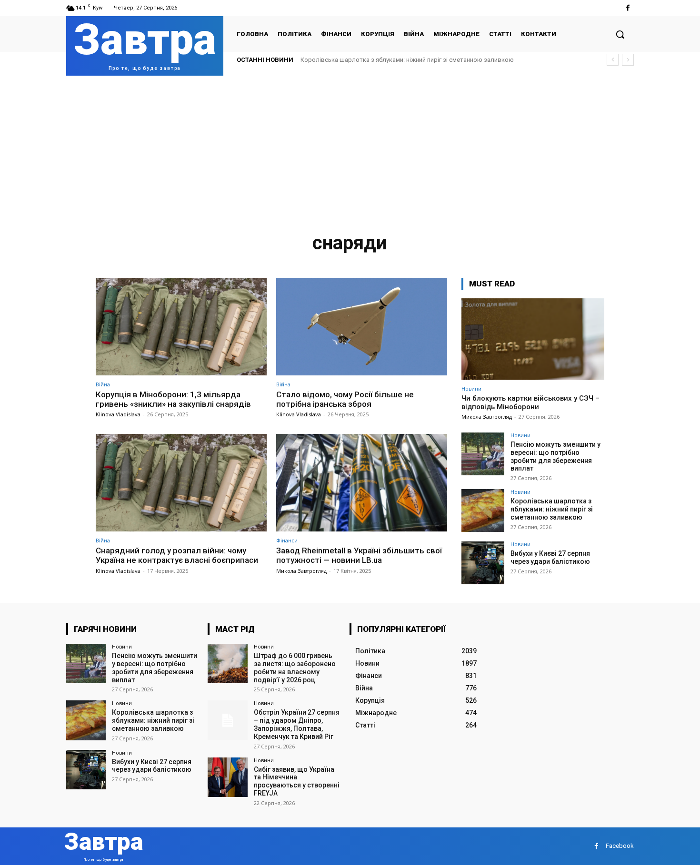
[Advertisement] (350, 147)
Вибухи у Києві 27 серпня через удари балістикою (550, 557)
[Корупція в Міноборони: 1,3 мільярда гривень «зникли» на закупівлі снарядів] (181, 326)
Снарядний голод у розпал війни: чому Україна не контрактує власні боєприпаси (177, 555)
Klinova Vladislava (118, 414)
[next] (628, 60)
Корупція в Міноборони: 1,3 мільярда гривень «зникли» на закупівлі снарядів (173, 399)
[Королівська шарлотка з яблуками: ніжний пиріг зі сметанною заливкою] (482, 510)
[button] (620, 34)
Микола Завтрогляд (301, 570)
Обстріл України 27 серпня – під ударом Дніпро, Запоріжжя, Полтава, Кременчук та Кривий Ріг (297, 724)
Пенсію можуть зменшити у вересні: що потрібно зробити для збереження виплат (555, 456)
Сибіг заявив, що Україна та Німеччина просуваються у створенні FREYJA (297, 781)
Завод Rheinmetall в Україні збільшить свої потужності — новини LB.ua (359, 555)
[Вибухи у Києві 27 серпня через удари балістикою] (482, 562)
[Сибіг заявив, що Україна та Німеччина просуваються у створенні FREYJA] (227, 777)
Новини (471, 388)
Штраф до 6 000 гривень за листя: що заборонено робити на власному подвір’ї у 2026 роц (295, 667)
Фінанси (287, 540)
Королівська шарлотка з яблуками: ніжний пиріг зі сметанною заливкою (407, 59)
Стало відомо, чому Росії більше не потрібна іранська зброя (345, 399)
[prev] (613, 60)
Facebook (620, 845)
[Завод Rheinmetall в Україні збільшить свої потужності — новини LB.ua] (361, 482)
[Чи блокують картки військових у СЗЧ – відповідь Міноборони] (532, 339)
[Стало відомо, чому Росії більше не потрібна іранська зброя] (361, 326)
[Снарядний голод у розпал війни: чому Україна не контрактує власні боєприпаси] (181, 482)
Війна (103, 384)
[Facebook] (628, 8)
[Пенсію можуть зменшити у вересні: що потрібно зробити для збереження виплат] (482, 453)
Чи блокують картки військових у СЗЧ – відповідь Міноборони (530, 402)
